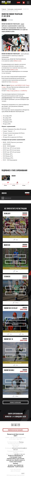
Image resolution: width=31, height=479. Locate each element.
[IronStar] (6, 3)
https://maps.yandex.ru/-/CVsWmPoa (17, 90)
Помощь (21, 442)
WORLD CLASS (17, 61)
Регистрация (15, 224)
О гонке (4, 20)
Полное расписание (15, 402)
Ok (26, 430)
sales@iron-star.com (19, 454)
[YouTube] (15, 425)
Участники (10, 20)
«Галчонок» (14, 82)
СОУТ (22, 473)
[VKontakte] (12, 425)
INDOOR (14, 176)
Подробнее (15, 230)
